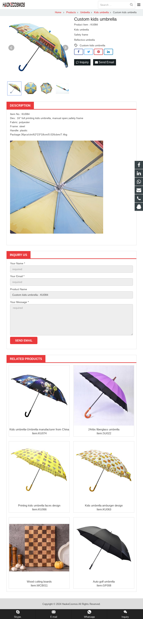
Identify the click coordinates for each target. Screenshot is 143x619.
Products (71, 12)
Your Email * (17, 276)
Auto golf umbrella (104, 581)
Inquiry (84, 62)
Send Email (106, 62)
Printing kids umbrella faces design (39, 505)
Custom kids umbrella (92, 45)
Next (65, 48)
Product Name (18, 289)
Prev (11, 48)
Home (58, 12)
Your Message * (19, 302)
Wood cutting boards (39, 581)
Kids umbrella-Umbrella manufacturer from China (39, 429)
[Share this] (78, 52)
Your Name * (17, 263)
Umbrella (85, 12)
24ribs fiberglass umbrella (103, 429)
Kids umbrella (101, 12)
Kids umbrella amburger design (104, 505)
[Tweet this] (88, 52)
